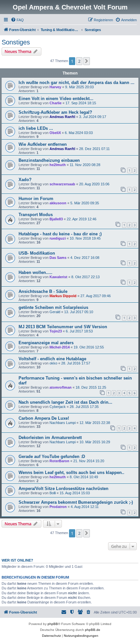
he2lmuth (57, 165)
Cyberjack (57, 407)
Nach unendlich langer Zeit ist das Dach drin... (65, 402)
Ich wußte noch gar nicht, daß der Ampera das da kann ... (76, 82)
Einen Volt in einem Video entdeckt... (56, 98)
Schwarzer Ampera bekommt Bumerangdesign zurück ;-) (76, 502)
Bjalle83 (56, 219)
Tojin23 (55, 331)
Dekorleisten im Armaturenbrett (50, 437)
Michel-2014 (59, 347)
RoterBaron (59, 461)
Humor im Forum (36, 198)
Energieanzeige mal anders (46, 342)
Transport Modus (36, 214)
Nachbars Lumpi (62, 423)
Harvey (55, 87)
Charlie (55, 103)
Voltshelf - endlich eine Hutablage (52, 358)
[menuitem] (17, 20)
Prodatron (58, 507)
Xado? (25, 179)
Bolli (52, 493)
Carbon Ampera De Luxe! (44, 418)
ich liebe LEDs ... (36, 128)
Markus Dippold (63, 296)
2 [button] (79, 61)
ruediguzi (57, 238)
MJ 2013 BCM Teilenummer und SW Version (63, 326)
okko (53, 363)
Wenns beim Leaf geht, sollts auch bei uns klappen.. (71, 472)
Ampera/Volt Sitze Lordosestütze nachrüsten (63, 488)
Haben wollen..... (35, 272)
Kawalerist (58, 277)
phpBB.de (92, 630)
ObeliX (55, 133)
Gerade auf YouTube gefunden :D (52, 456)
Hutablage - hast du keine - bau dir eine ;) (60, 233)
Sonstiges (16, 42)
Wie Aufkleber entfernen (43, 144)
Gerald (54, 312)
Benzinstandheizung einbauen (49, 160)
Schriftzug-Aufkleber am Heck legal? (55, 112)
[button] (86, 61)
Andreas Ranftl (62, 117)
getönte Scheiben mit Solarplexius (53, 307)
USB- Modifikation (37, 253)
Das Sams (57, 258)
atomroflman (60, 387)
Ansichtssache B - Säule (43, 291)
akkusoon (57, 203)
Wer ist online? (17, 560)
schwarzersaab (62, 184)
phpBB (53, 624)
